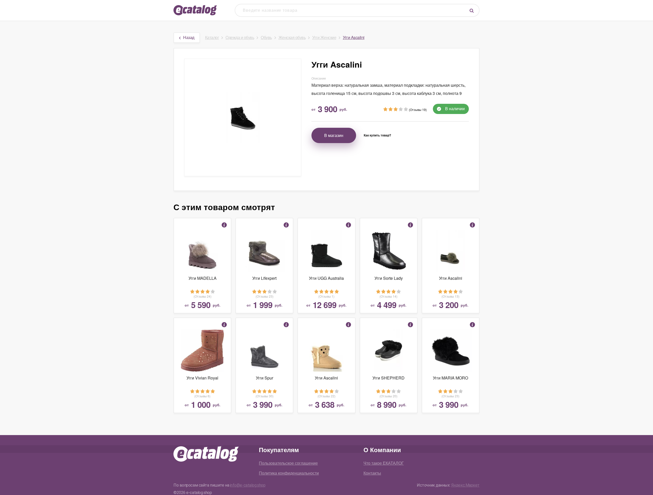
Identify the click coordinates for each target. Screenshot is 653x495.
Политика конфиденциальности (289, 473)
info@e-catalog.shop (248, 485)
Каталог (212, 37)
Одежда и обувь (239, 37)
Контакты (372, 473)
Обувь (266, 37)
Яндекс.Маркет (465, 485)
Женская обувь (292, 37)
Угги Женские (324, 37)
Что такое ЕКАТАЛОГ (383, 463)
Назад (188, 37)
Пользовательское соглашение (288, 463)
